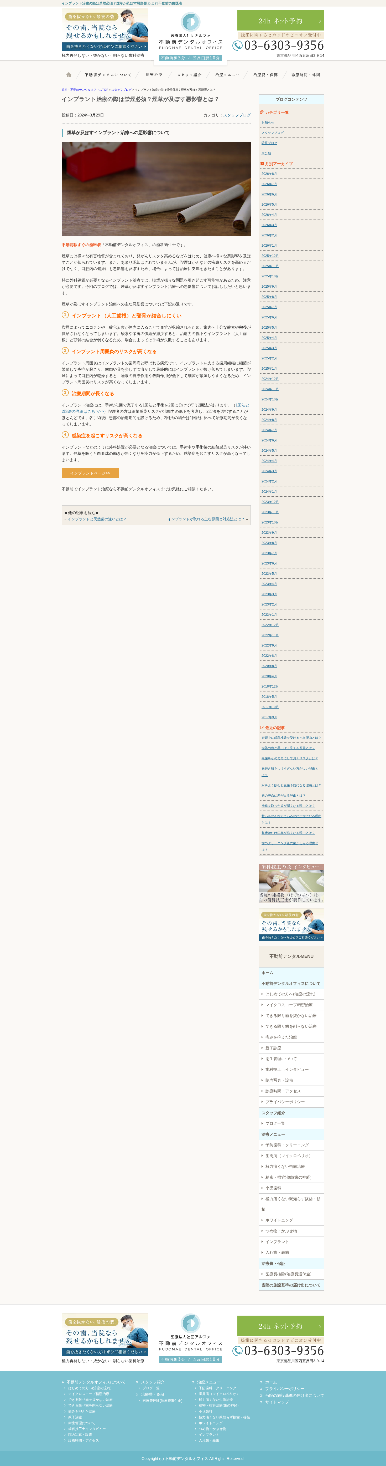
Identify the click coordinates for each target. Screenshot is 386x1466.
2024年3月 (269, 471)
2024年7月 (269, 430)
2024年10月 (270, 399)
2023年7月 (269, 553)
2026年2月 (269, 235)
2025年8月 (269, 297)
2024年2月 (269, 481)
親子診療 (273, 1048)
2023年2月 (269, 604)
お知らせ (268, 122)
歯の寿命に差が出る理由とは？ (284, 795)
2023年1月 (269, 615)
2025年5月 (269, 327)
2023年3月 (269, 594)
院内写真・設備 (279, 1080)
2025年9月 (269, 286)
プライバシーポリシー (285, 1102)
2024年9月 (269, 409)
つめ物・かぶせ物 (281, 1231)
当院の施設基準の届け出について (291, 1285)
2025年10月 (270, 276)
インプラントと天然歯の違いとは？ (97, 519)
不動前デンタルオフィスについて (291, 983)
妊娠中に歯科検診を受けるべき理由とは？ (291, 738)
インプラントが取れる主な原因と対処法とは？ (206, 519)
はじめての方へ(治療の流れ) (290, 994)
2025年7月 (269, 307)
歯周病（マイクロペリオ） (289, 1155)
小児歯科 (273, 1188)
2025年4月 (269, 338)
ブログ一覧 (275, 1123)
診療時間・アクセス (283, 1091)
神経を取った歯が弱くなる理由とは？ (288, 806)
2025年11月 (270, 266)
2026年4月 (269, 215)
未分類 (266, 153)
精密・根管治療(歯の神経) (288, 1177)
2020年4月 (269, 676)
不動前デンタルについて (111, 77)
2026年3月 (269, 225)
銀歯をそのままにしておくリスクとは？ (290, 758)
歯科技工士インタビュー (287, 1069)
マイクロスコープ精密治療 (155, 77)
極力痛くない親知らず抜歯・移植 (291, 1204)
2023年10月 (270, 522)
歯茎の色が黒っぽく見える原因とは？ (288, 748)
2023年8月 (269, 543)
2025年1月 (269, 368)
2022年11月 (270, 635)
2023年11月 (270, 512)
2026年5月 (269, 204)
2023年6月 (269, 563)
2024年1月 (269, 491)
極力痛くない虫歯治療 (285, 1166)
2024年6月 (269, 440)
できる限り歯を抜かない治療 (291, 1015)
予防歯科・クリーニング (287, 1145)
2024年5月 (269, 450)
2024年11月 (270, 389)
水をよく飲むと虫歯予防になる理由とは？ (291, 785)
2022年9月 (269, 645)
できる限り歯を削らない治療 (291, 1026)
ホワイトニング (279, 1220)
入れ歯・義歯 (277, 1252)
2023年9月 (269, 533)
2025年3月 (269, 348)
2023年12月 (270, 502)
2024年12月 (270, 379)
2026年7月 (269, 184)
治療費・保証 (265, 77)
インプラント (277, 1241)
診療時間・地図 (303, 77)
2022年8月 (269, 656)
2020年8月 (269, 666)
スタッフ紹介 (192, 77)
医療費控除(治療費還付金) (288, 1274)
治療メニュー (229, 77)
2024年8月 (269, 420)
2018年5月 (269, 697)
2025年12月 (270, 256)
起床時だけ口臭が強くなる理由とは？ (288, 833)
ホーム (73, 77)
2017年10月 (270, 707)
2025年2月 (269, 358)
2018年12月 (270, 686)
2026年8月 (269, 174)
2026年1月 (269, 245)
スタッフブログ (237, 115)
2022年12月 (270, 625)
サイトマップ (277, 1402)
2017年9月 (269, 717)
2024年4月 (269, 461)
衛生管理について (281, 1058)
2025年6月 (269, 317)
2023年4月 (269, 584)
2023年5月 (269, 574)
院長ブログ (269, 143)
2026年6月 (269, 194)
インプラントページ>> (90, 473)
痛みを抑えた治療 (281, 1037)
